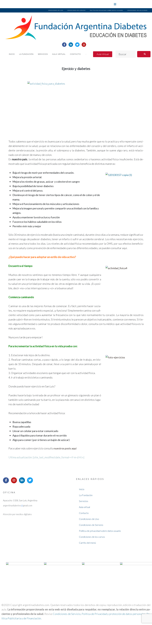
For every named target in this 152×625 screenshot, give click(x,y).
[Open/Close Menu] (115, 4)
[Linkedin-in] (71, 44)
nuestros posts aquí (65, 448)
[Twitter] (77, 44)
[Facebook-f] (64, 44)
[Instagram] (84, 44)
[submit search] (144, 54)
